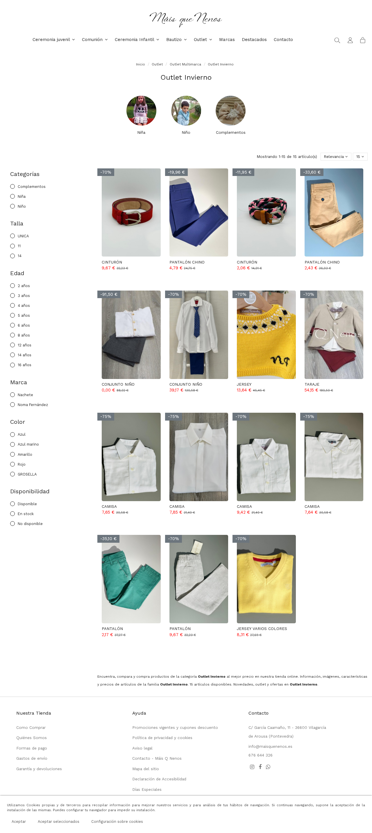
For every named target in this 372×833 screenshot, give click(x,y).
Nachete (25, 395)
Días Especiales (147, 789)
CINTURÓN (112, 262)
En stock (26, 514)
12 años (24, 345)
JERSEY (244, 384)
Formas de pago (31, 748)
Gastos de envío (31, 758)
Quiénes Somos (31, 737)
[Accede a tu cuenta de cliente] (350, 39)
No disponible (30, 523)
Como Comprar (31, 727)
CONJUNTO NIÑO (118, 384)
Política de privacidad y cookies (162, 737)
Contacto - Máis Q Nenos (157, 758)
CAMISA (109, 506)
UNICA (23, 236)
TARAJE (312, 384)
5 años (24, 315)
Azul (22, 434)
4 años (24, 305)
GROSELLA (27, 474)
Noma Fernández (33, 405)
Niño (186, 132)
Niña (141, 132)
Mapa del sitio (145, 768)
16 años (24, 365)
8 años (24, 335)
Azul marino (28, 444)
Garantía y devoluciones (39, 768)
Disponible (27, 504)
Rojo (22, 464)
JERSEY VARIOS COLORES (262, 628)
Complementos (231, 132)
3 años (24, 295)
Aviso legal (142, 748)
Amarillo (25, 454)
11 (19, 246)
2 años (24, 286)
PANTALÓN (112, 628)
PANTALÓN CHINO (187, 262)
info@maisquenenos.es (270, 746)
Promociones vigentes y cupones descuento (175, 727)
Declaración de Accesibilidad (159, 779)
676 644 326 (260, 755)
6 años (24, 325)
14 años (24, 355)
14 (20, 256)
